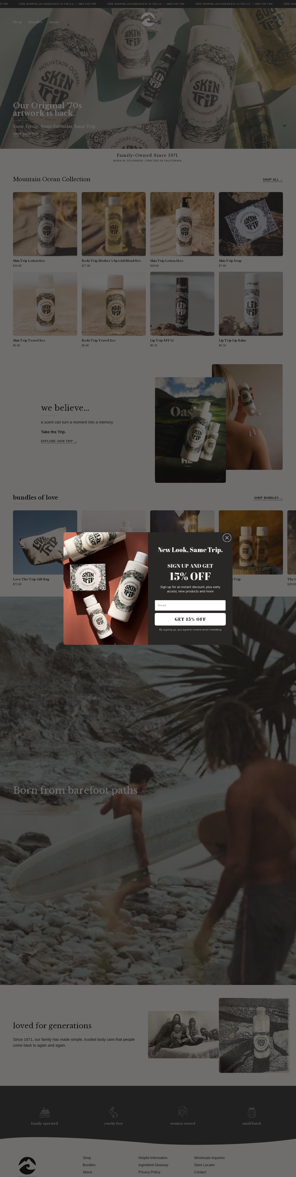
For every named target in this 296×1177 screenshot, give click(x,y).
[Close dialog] (227, 538)
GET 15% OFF (190, 619)
